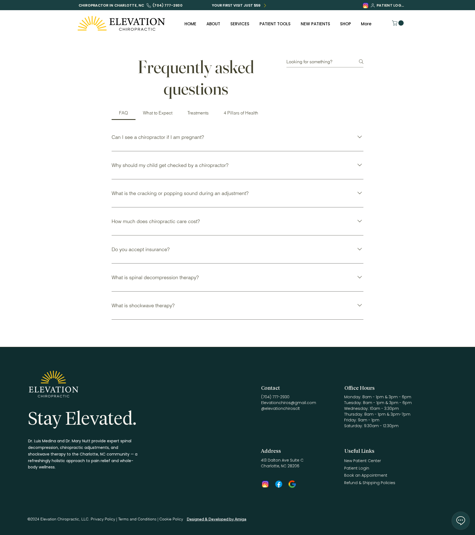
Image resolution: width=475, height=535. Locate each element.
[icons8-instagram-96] (365, 5)
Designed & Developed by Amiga (216, 519)
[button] (398, 23)
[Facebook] (278, 484)
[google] (292, 484)
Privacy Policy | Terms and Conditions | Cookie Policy (137, 519)
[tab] (124, 113)
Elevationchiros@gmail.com (288, 402)
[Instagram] (265, 484)
